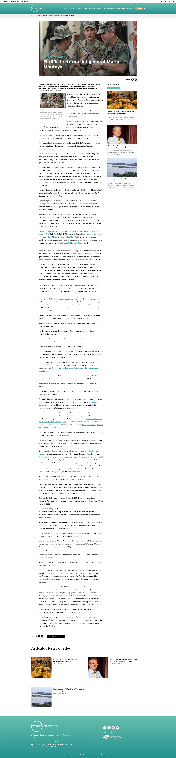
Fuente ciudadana (15, 1)
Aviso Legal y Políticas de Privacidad (85, 755)
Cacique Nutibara (89, 425)
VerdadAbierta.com (53, 747)
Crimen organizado (89, 8)
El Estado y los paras (41, 16)
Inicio (32, 16)
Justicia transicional (109, 8)
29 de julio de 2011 (48, 72)
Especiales (5, 1)
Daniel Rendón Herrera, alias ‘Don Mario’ (63, 237)
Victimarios (130, 8)
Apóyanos (139, 8)
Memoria (79, 8)
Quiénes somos (107, 755)
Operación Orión (78, 254)
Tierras (99, 8)
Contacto (25, 1)
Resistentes (121, 8)
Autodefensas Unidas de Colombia (70, 243)
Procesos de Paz (69, 8)
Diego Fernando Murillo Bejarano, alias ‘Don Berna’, (58, 231)
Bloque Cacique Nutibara (78, 260)
